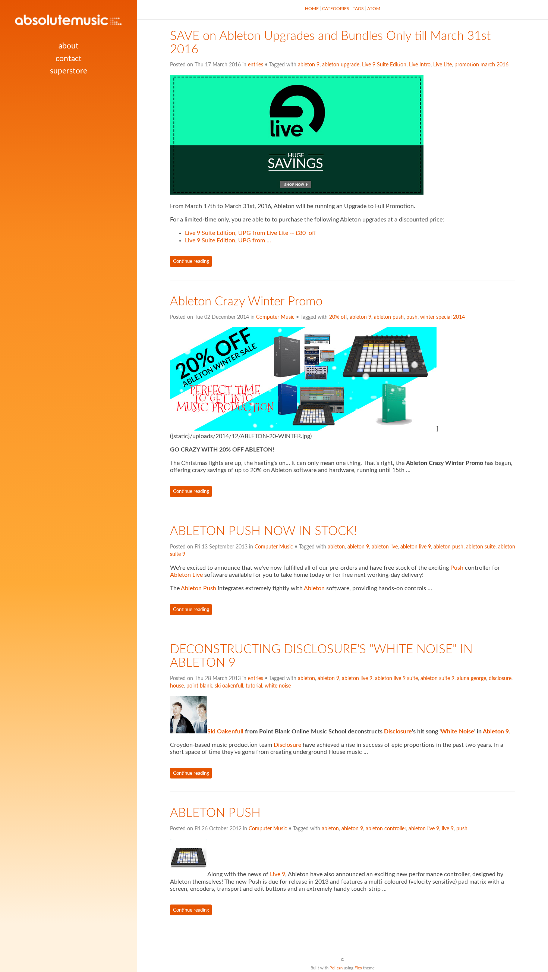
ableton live (385, 547)
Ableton (314, 588)
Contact (69, 59)
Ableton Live (186, 575)
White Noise (457, 731)
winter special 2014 (442, 317)
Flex (358, 968)
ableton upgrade (340, 64)
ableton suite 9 (437, 678)
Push (456, 568)
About (69, 46)
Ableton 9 (496, 731)
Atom (373, 8)
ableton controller (386, 828)
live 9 (448, 828)
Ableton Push (198, 588)
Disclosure (398, 731)
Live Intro (420, 64)
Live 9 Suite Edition (384, 64)
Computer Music (275, 317)
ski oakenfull (229, 686)
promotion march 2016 (481, 64)
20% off (338, 317)
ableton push (389, 317)
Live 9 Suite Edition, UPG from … (228, 240)
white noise (278, 686)
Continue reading (191, 261)
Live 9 (277, 874)
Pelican (336, 968)
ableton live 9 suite (396, 678)
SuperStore (68, 71)
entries (255, 64)
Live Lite (442, 64)
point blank (199, 686)
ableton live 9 (415, 547)
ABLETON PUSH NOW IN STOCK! (263, 531)
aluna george (471, 678)
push (412, 317)
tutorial (254, 686)
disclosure (500, 678)
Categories (335, 8)
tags (358, 8)
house (177, 686)
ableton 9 (308, 64)
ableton (336, 547)
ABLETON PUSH (215, 813)
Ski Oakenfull (225, 731)
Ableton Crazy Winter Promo (246, 302)
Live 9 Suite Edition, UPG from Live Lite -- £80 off (250, 233)
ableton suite (480, 547)
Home (312, 8)
